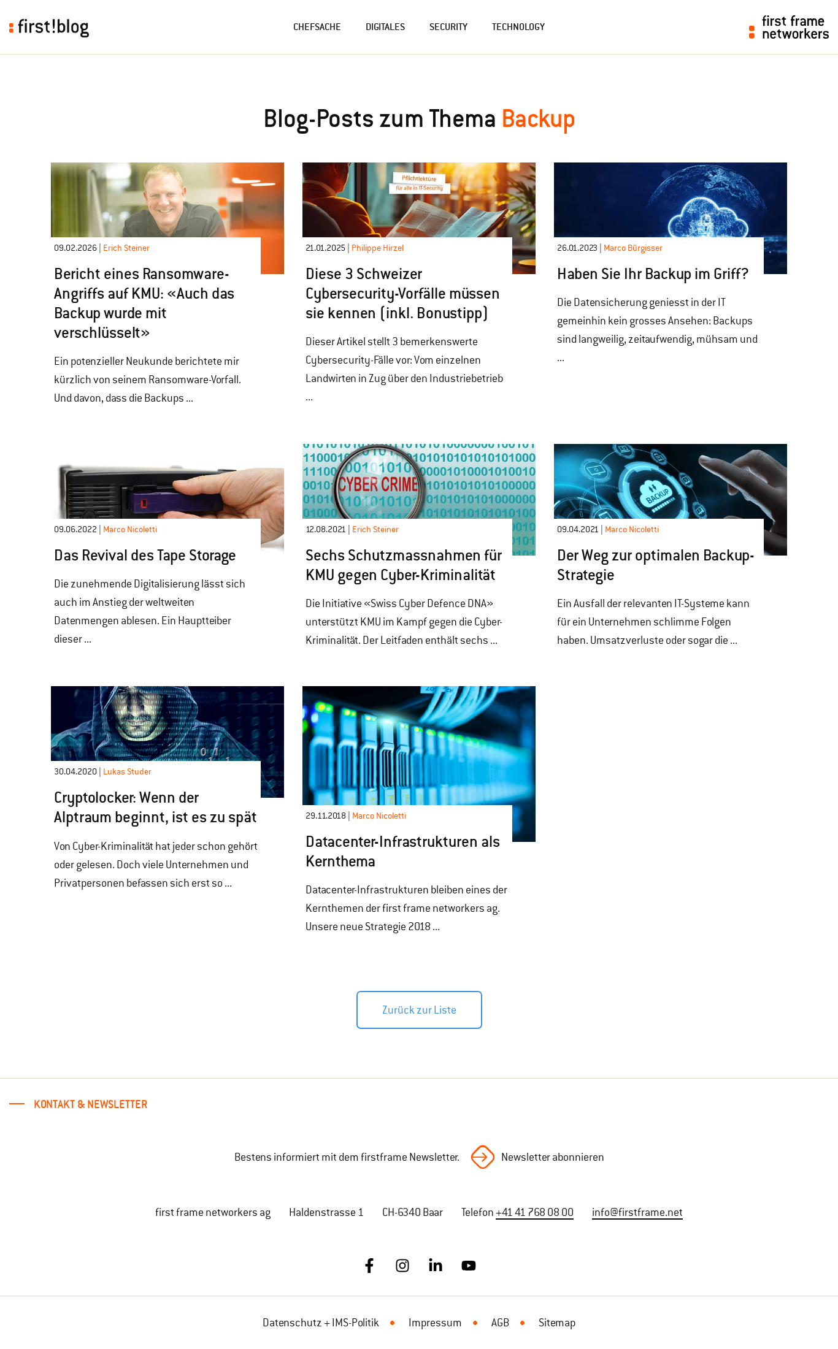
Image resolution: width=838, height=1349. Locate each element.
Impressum (435, 1322)
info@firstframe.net (637, 1212)
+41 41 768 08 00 (535, 1212)
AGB (500, 1322)
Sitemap (557, 1322)
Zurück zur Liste (419, 1010)
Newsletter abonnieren (552, 1157)
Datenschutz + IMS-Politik (321, 1322)
